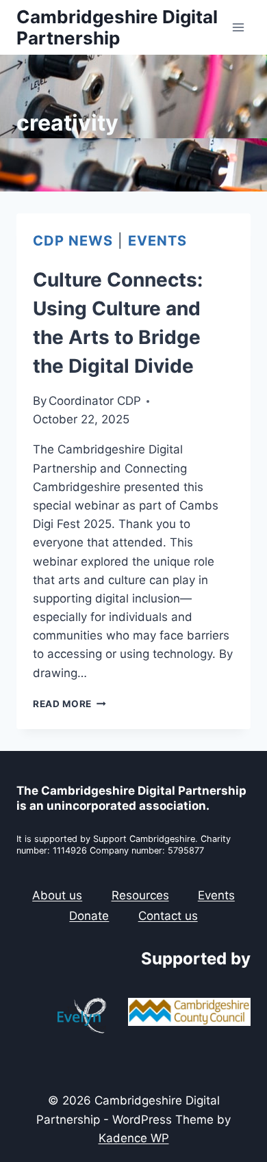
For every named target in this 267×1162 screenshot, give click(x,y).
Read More (69, 703)
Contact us (168, 916)
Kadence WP (134, 1138)
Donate (89, 916)
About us (57, 895)
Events (157, 241)
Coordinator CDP (95, 401)
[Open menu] (238, 27)
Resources (140, 895)
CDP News (73, 241)
